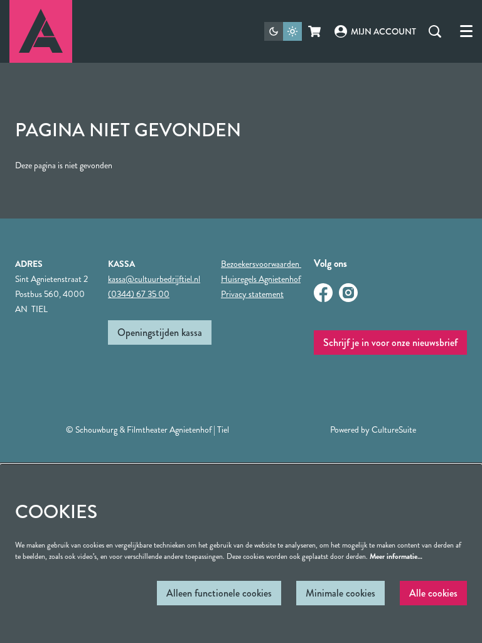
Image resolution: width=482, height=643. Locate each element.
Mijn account (383, 31)
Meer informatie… (396, 556)
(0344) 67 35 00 (138, 294)
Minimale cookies (340, 593)
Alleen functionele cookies (219, 593)
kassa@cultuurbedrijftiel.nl (154, 279)
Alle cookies (433, 593)
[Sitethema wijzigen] (283, 31)
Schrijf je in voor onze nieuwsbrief (390, 342)
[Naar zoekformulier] (435, 31)
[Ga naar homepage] (40, 31)
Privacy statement (252, 294)
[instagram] (348, 292)
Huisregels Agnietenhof (261, 279)
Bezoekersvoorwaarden (261, 263)
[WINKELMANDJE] (315, 31)
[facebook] (323, 292)
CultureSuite (394, 429)
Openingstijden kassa (159, 332)
